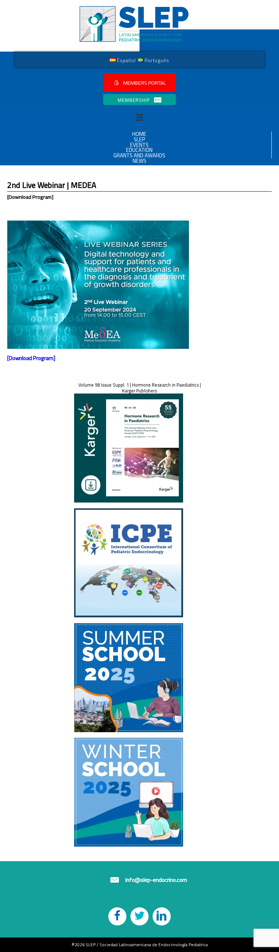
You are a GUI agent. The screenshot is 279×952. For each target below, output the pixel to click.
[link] (123, 60)
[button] (139, 82)
